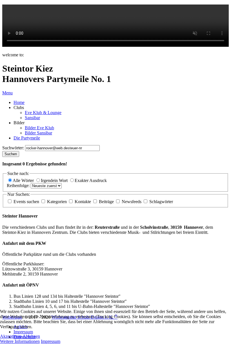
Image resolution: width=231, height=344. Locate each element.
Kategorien (57, 201)
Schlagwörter (160, 201)
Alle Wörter (24, 180)
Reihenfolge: (19, 185)
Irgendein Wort (55, 180)
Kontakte (83, 201)
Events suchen (26, 201)
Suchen (11, 154)
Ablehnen (31, 336)
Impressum (50, 341)
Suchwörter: (13, 147)
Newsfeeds (132, 201)
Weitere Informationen (20, 341)
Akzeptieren (11, 336)
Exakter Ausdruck (91, 180)
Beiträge (106, 201)
